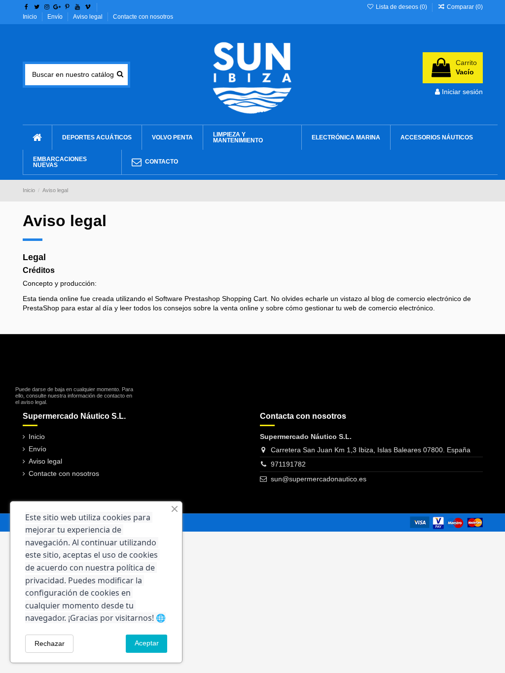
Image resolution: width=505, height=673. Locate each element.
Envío (55, 16)
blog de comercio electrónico (416, 299)
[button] (436, 137)
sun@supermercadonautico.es (318, 479)
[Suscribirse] (128, 373)
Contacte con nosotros (143, 16)
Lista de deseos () (401, 6)
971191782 (288, 464)
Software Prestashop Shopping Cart (211, 299)
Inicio (30, 16)
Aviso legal (88, 16)
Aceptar (147, 643)
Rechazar (50, 643)
